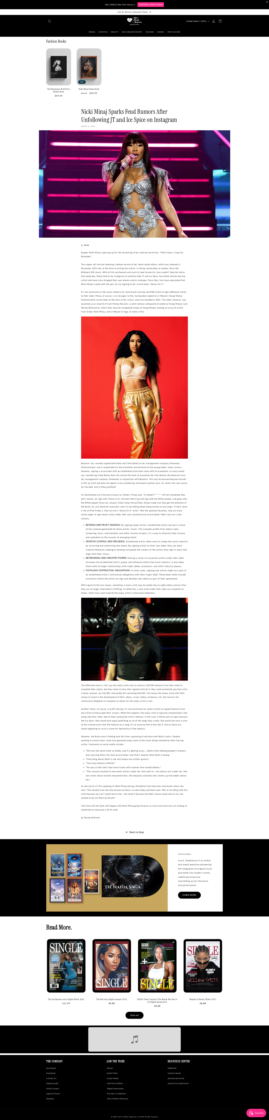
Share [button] (86, 245)
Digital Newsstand (115, 1088)
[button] (49, 21)
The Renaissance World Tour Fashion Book (58, 90)
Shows (110, 1068)
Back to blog (137, 832)
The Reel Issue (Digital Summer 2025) (111, 999)
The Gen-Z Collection (116, 1093)
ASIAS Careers (52, 1088)
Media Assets (52, 1083)
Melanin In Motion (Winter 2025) (202, 999)
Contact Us (51, 1078)
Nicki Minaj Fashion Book (89, 89)
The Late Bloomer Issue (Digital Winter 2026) (66, 999)
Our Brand (51, 1068)
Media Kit (172, 1068)
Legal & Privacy (53, 1093)
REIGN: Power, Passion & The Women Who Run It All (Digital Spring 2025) (157, 1000)
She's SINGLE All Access (117, 1098)
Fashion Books (174, 1073)
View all (134, 1015)
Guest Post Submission (178, 1083)
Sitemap (50, 1098)
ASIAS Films (112, 1073)
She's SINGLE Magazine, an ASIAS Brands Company (138, 1117)
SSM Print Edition (115, 1083)
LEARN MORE (189, 895)
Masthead (50, 1073)
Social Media (113, 1078)
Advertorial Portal (176, 1078)
